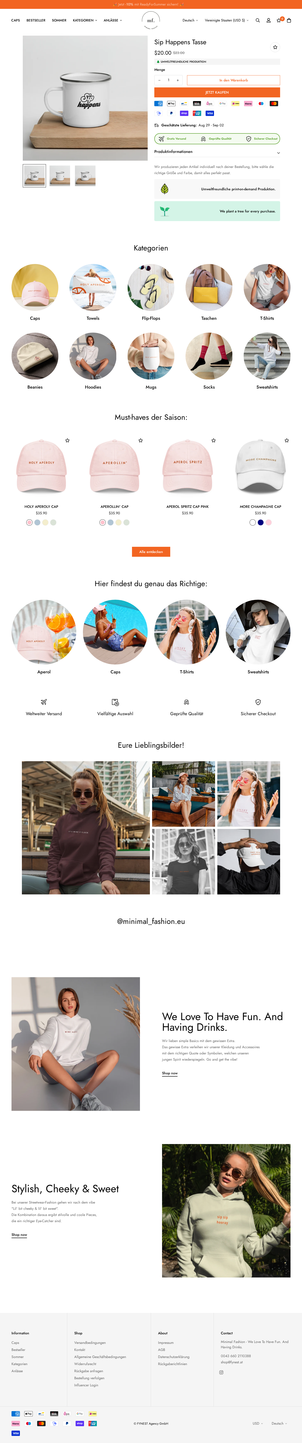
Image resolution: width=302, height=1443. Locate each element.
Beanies (34, 387)
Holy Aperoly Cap (41, 506)
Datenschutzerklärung (173, 1356)
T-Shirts (267, 318)
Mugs (151, 387)
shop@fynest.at (232, 1362)
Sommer (59, 20)
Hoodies (93, 387)
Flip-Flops (151, 318)
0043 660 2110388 (236, 1355)
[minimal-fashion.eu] (150, 20)
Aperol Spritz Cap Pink (187, 506)
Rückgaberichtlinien (172, 1363)
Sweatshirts (267, 387)
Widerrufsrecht (85, 1363)
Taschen (209, 318)
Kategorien (83, 20)
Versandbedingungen (90, 1342)
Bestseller (36, 20)
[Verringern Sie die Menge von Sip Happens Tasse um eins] (159, 80)
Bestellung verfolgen (89, 1378)
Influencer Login (86, 1385)
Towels (93, 318)
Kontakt (79, 1349)
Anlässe (111, 20)
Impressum (166, 1342)
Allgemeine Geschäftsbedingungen (100, 1356)
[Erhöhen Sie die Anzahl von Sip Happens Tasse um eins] (177, 80)
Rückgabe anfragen (88, 1371)
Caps (15, 20)
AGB (161, 1349)
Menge (159, 69)
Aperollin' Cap (114, 506)
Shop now (170, 1073)
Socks (209, 387)
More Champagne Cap (260, 506)
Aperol (44, 672)
